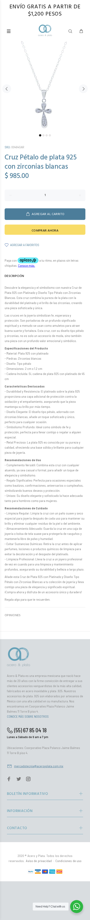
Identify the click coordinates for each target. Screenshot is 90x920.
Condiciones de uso (68, 861)
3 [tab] (46, 135)
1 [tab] (40, 135)
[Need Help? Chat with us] (76, 906)
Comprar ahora (45, 230)
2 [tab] (43, 135)
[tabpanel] (45, 86)
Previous (6, 88)
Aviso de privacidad (39, 861)
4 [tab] (50, 135)
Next (83, 88)
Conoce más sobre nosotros (28, 716)
